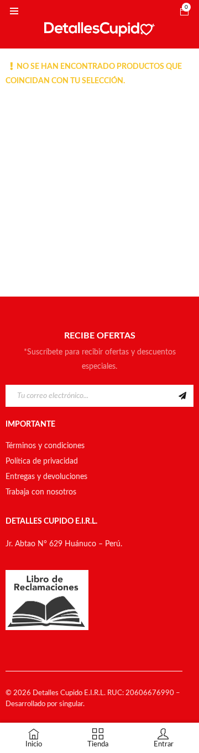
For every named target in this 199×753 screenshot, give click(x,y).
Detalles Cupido (57, 693)
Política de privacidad (42, 461)
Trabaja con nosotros (41, 492)
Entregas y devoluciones (46, 477)
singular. (72, 704)
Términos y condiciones (45, 446)
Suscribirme (182, 396)
